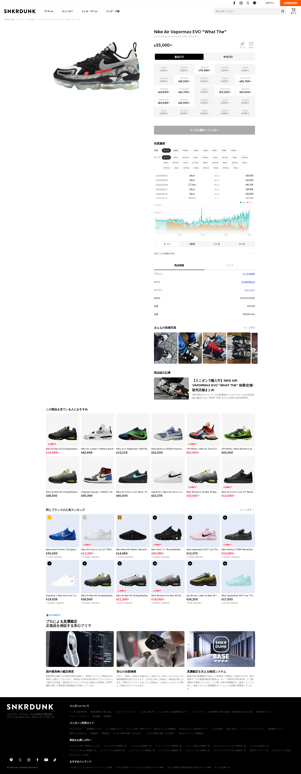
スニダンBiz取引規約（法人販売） (160, 733)
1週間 (192, 244)
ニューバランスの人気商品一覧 (141, 750)
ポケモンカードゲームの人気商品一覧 (230, 746)
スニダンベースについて (125, 712)
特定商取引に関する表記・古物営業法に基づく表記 (231, 712)
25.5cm (245, 157)
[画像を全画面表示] (96, 59)
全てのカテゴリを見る (281, 750)
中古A (196, 150)
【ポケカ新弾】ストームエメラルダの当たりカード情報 (139, 767)
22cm (176, 157)
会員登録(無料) (291, 3)
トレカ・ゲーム (89, 11)
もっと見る (249, 327)
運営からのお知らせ (78, 733)
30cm (244, 163)
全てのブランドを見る (79, 755)
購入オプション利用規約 (165, 729)
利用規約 (94, 733)
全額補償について (275, 729)
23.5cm (205, 157)
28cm (205, 163)
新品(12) (179, 56)
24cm (215, 157)
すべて (166, 150)
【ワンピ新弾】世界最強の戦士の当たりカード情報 (189, 767)
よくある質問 (217, 729)
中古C (214, 150)
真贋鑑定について (94, 729)
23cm (195, 157)
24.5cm (225, 157)
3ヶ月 (242, 244)
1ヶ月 (217, 244)
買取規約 (105, 733)
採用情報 (107, 716)
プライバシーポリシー (79, 716)
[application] (204, 221)
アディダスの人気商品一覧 (170, 750)
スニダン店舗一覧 (147, 712)
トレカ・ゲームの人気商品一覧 (168, 746)
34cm (235, 168)
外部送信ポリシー (264, 712)
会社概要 (96, 716)
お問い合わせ (232, 729)
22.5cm (186, 157)
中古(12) (228, 56)
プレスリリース (198, 712)
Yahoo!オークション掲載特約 (191, 733)
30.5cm (167, 168)
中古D (224, 150)
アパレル (48, 11)
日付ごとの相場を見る (164, 253)
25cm (235, 157)
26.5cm (176, 163)
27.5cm (195, 163)
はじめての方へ (76, 729)
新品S (176, 150)
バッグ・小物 (112, 11)
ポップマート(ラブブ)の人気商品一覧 (230, 750)
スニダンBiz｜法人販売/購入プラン (173, 712)
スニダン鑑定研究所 (78, 712)
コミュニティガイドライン (252, 729)
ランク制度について (114, 729)
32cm (196, 168)
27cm (185, 163)
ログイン (270, 3)
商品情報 (179, 265)
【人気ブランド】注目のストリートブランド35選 (91, 767)
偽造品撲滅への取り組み (100, 712)
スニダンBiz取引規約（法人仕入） (127, 733)
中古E (233, 150)
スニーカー (67, 11)
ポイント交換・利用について (138, 729)
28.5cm (215, 163)
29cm (225, 163)
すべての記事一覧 (222, 767)
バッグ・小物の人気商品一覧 (197, 746)
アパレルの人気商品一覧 (140, 746)
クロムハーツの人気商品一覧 (197, 750)
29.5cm (235, 163)
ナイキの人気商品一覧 (259, 746)
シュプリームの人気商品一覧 (112, 750)
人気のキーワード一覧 (258, 750)
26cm (166, 163)
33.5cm (226, 168)
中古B (205, 150)
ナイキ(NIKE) (248, 274)
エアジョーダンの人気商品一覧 (83, 750)
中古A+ (186, 150)
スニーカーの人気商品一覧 (115, 746)
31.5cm (186, 168)
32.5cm (206, 168)
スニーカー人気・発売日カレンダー (85, 746)
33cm (216, 168)
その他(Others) (248, 282)
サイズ (229, 265)
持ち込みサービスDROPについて (193, 729)
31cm (176, 168)
